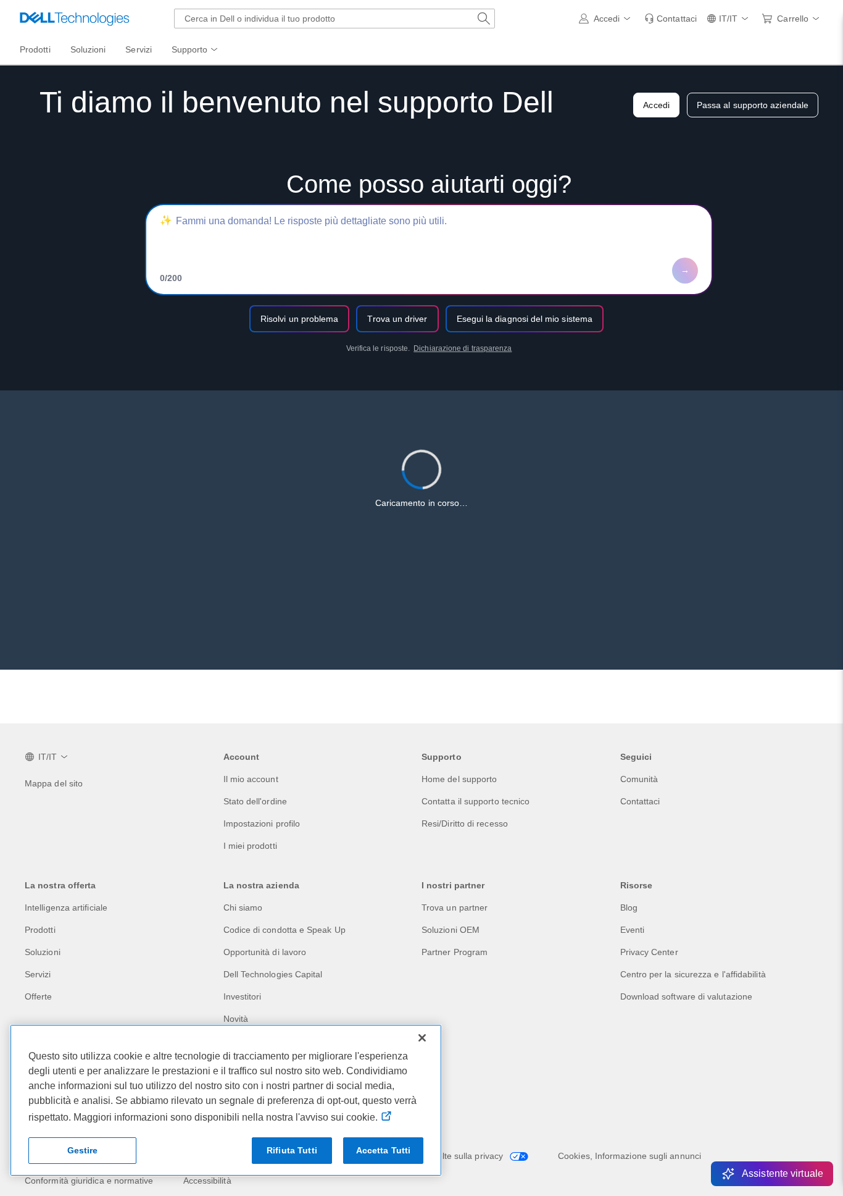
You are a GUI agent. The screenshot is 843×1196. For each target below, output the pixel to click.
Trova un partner (455, 907)
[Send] (685, 271)
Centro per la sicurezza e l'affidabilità (693, 974)
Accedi (656, 105)
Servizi (38, 974)
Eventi (632, 930)
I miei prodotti (250, 846)
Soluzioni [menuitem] (88, 49)
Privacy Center (649, 952)
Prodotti (40, 930)
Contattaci (640, 801)
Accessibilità (207, 1180)
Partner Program (455, 952)
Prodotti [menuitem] (35, 49)
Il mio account (250, 779)
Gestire (82, 1150)
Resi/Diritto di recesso (465, 823)
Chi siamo (243, 907)
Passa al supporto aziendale (752, 105)
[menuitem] (196, 50)
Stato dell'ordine (255, 801)
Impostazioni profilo (262, 823)
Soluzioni (42, 952)
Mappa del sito (54, 783)
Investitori (242, 996)
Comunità (639, 779)
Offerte (38, 996)
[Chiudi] (422, 1037)
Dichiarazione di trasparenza (462, 348)
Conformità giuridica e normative (89, 1180)
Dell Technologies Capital (273, 974)
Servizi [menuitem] (138, 49)
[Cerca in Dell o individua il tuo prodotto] (484, 18)
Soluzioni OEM (451, 930)
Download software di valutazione (686, 996)
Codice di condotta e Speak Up (284, 930)
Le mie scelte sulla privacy (452, 1156)
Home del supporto (459, 779)
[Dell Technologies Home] (75, 18)
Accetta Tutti (383, 1150)
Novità (235, 1019)
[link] (670, 18)
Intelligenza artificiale (66, 907)
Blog (628, 907)
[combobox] (334, 18)
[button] (606, 18)
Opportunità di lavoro (265, 952)
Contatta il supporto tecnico (475, 801)
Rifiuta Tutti (292, 1150)
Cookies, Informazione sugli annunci (629, 1156)
